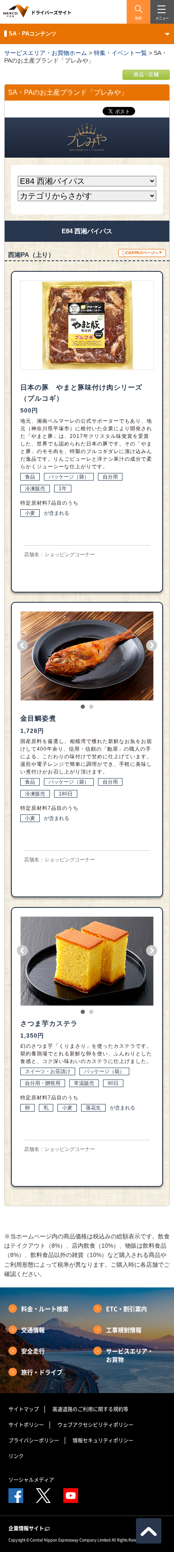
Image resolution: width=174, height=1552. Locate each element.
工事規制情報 (123, 1329)
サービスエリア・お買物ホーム (45, 52)
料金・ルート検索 (44, 1308)
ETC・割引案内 (126, 1308)
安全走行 (33, 1351)
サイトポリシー (26, 1425)
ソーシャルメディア (31, 1480)
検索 (138, 18)
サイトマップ (23, 1409)
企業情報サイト (26, 1528)
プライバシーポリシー (33, 1440)
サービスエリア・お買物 (129, 1355)
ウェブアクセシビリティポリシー (95, 1425)
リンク (16, 1456)
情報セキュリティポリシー (103, 1440)
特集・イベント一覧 (120, 52)
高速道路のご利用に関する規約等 (90, 1409)
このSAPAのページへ (139, 253)
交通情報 (33, 1329)
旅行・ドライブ (42, 1372)
